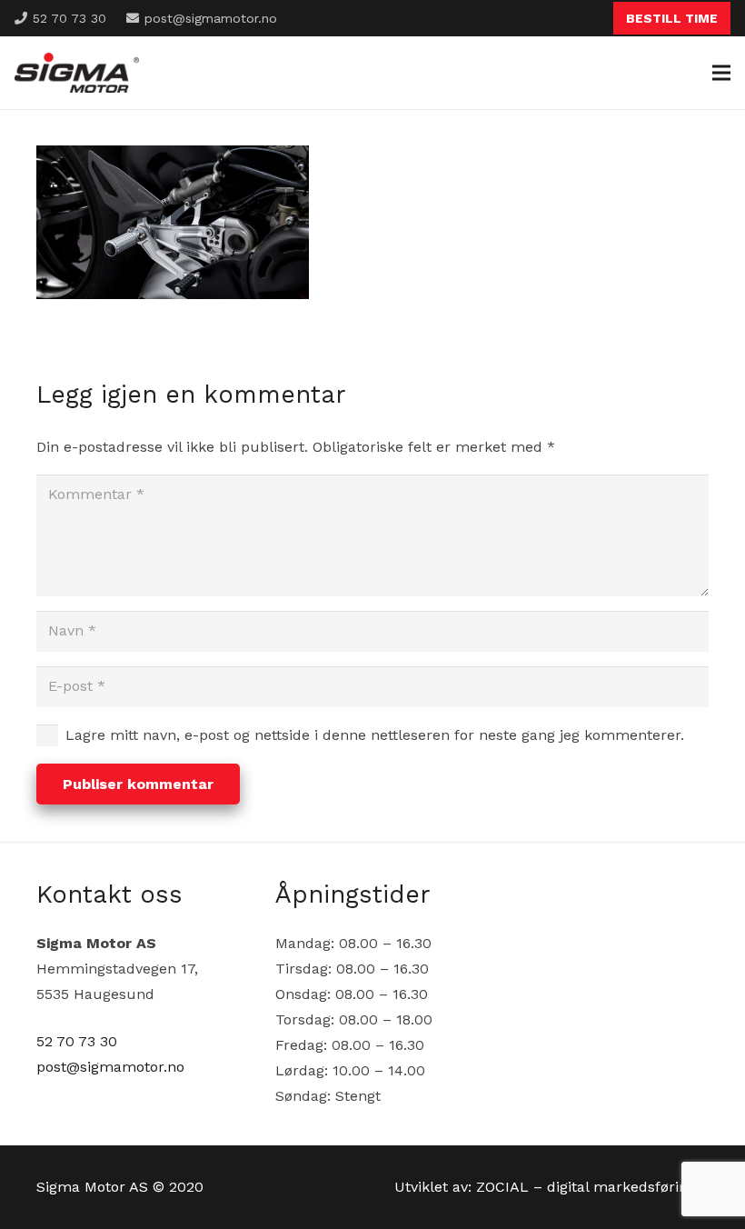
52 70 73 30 (76, 1041)
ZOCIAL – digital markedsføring (586, 1186)
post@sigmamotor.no (110, 1066)
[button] (721, 72)
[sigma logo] (77, 73)
